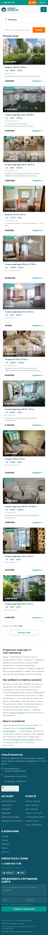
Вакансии (5, 844)
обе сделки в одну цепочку (22, 739)
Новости (4, 848)
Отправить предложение (24, 909)
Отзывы (4, 840)
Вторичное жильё (8, 801)
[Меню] (44, 9)
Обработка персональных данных (13, 923)
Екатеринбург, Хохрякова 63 (15, 781)
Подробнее (36, 81)
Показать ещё (24, 633)
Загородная (6, 809)
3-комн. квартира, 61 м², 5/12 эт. (19, 312)
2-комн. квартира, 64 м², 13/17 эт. (20, 165)
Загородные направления (11, 821)
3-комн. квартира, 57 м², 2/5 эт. (19, 604)
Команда (4, 836)
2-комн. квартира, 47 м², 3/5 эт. (19, 556)
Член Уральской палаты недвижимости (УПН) (17, 932)
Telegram (9, 873)
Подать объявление (33, 825)
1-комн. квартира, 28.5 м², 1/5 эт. (19, 409)
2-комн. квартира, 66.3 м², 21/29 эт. (21, 506)
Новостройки (6, 805)
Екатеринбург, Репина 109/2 (15, 776)
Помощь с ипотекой (33, 813)
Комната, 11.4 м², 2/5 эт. (15, 215)
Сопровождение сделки (34, 817)
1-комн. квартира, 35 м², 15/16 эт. (20, 115)
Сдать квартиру (31, 809)
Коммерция (6, 813)
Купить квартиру (32, 805)
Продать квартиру (32, 801)
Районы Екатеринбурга (10, 817)
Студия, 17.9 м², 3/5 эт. (15, 459)
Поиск (39, 30)
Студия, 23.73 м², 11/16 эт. (16, 359)
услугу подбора (17, 712)
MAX (34, 3)
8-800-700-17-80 (12, 863)
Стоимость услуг (31, 821)
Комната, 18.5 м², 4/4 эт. (16, 67)
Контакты (5, 852)
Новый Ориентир (26, 920)
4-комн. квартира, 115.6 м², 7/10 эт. (20, 264)
